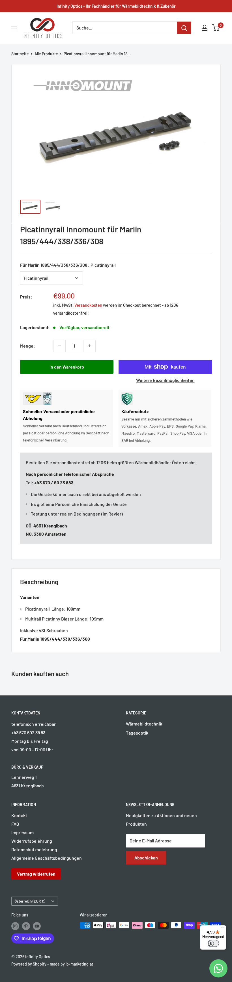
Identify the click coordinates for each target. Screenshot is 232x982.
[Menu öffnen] (14, 28)
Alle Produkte (46, 53)
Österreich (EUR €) (29, 901)
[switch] (213, 943)
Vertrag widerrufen (36, 873)
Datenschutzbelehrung (34, 849)
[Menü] (223, 928)
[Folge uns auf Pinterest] (26, 926)
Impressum (22, 832)
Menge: (27, 345)
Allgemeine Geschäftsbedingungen (46, 858)
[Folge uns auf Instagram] (15, 926)
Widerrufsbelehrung (31, 841)
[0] (216, 27)
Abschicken (146, 857)
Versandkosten (88, 305)
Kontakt (19, 815)
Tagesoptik (137, 732)
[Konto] (204, 28)
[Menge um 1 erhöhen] (89, 346)
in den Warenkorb (67, 366)
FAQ (15, 824)
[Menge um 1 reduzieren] (59, 346)
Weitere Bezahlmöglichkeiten (165, 380)
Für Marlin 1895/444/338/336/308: (68, 265)
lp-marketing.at (79, 964)
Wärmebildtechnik (144, 723)
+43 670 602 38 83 (28, 732)
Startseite (20, 53)
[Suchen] (184, 28)
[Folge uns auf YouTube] (37, 926)
